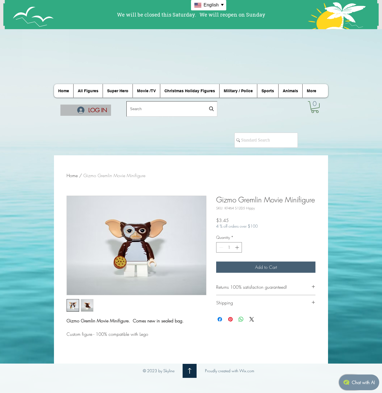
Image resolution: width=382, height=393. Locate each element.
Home (72, 175)
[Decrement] (220, 247)
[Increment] (237, 247)
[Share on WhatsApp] (241, 319)
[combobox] (171, 109)
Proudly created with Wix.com (229, 370)
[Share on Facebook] (219, 319)
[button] (315, 107)
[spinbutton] (229, 247)
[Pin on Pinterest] (230, 319)
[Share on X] (251, 319)
